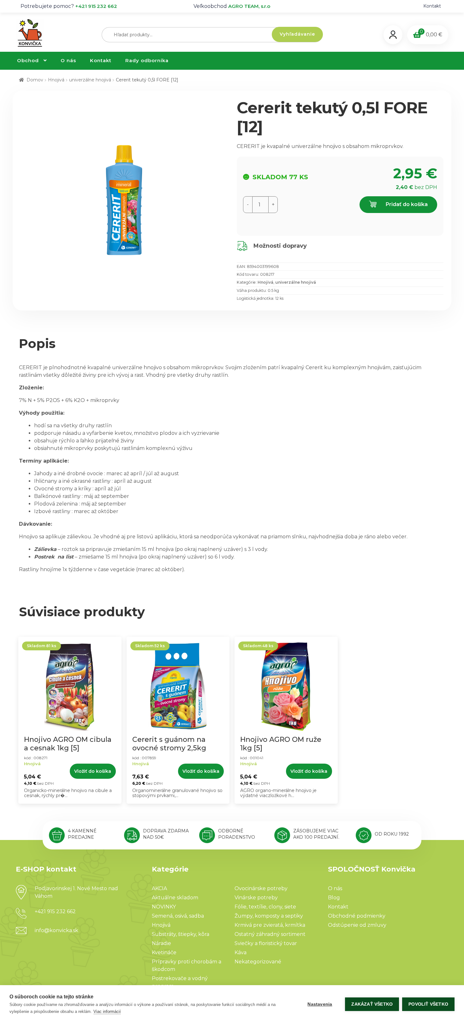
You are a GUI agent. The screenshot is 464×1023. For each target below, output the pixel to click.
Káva (241, 952)
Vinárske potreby (256, 898)
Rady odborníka (147, 60)
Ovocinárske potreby (261, 888)
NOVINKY (164, 907)
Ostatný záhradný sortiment (270, 934)
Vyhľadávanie (297, 34)
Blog (334, 898)
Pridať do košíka (406, 204)
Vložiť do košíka (92, 771)
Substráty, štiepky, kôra (180, 934)
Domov (35, 80)
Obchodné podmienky (356, 916)
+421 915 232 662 (96, 6)
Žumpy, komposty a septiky (269, 916)
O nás (68, 60)
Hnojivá (56, 80)
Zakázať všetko (372, 1004)
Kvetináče (164, 952)
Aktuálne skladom (175, 898)
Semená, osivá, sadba (178, 916)
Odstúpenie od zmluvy (357, 925)
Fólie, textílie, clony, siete (265, 907)
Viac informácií (107, 1011)
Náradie (161, 943)
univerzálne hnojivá (90, 80)
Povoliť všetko (428, 1004)
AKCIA (159, 888)
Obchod (28, 60)
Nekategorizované (258, 962)
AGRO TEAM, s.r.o (249, 6)
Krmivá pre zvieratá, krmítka (270, 925)
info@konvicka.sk (56, 930)
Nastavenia (319, 1004)
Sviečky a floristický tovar (266, 943)
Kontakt (432, 6)
